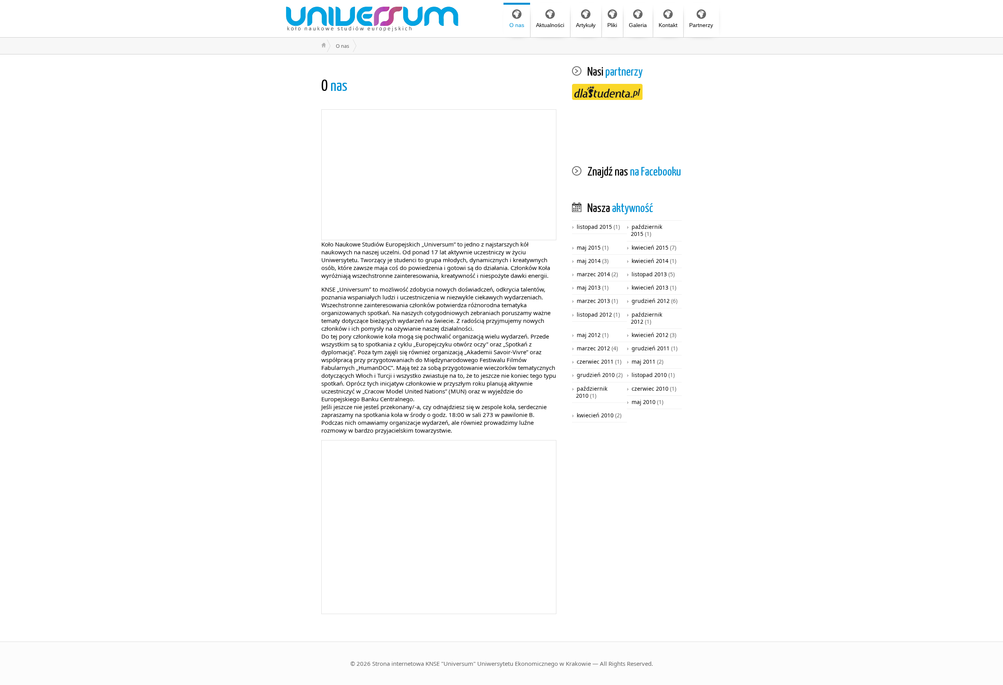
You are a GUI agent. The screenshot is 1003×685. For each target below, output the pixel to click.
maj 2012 (589, 335)
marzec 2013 (593, 300)
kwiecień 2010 (595, 415)
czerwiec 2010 (650, 388)
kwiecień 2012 (650, 335)
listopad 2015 (594, 226)
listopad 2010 (649, 375)
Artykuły (586, 25)
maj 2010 (643, 402)
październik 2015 (646, 230)
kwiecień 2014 (650, 261)
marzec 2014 (593, 274)
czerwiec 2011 (595, 361)
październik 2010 (591, 392)
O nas (516, 25)
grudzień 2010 (596, 375)
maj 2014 (589, 261)
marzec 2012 (593, 348)
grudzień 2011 (651, 348)
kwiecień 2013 (650, 287)
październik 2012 (646, 318)
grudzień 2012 (651, 300)
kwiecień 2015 (650, 247)
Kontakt (668, 25)
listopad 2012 (594, 314)
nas (334, 87)
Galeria (638, 25)
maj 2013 (589, 287)
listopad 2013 (649, 274)
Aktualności (550, 25)
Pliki (612, 25)
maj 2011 (643, 361)
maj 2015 (589, 247)
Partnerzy (701, 25)
